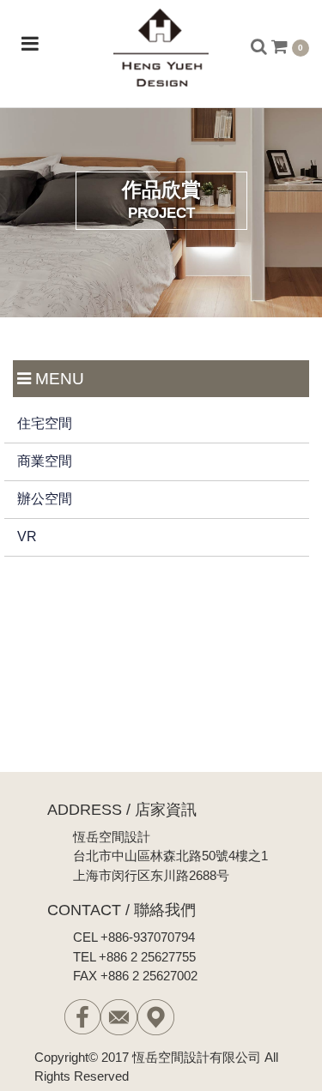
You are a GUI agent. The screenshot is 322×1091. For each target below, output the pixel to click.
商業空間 (44, 461)
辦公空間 (44, 498)
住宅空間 (44, 423)
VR (27, 536)
